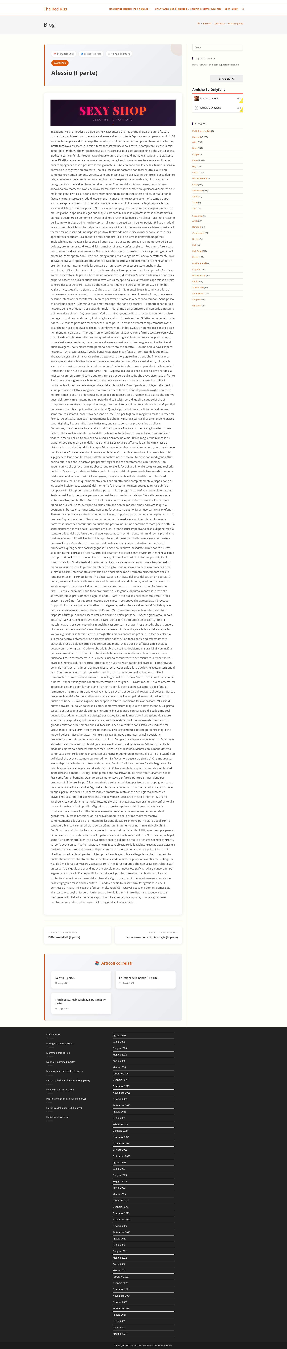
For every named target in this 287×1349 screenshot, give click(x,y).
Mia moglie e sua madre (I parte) (64, 1071)
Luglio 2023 (119, 1168)
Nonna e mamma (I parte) (60, 1061)
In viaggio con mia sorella (60, 1043)
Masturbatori (198, 275)
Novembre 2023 (121, 1143)
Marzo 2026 (119, 1067)
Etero (195, 160)
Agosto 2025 (119, 1111)
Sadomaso (60, 62)
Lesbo (195, 172)
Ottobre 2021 (120, 1302)
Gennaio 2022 (120, 1283)
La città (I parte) (65, 978)
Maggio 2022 (120, 1257)
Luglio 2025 (119, 1117)
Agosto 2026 (119, 1035)
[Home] (198, 23)
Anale (195, 220)
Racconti (196, 137)
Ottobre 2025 (120, 1099)
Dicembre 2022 (121, 1213)
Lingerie (196, 269)
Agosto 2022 (119, 1238)
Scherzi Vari (198, 287)
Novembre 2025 (121, 1092)
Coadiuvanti (198, 233)
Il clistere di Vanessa (57, 1117)
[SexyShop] (113, 112)
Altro (194, 142)
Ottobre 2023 (120, 1149)
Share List (225, 78)
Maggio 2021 (120, 1333)
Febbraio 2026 (121, 1073)
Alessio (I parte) (235, 23)
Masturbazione (199, 178)
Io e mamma (53, 1034)
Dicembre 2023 (121, 1137)
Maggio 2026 (120, 1054)
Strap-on (196, 299)
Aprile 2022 (119, 1264)
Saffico (195, 196)
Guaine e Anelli (199, 263)
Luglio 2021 (119, 1321)
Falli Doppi (197, 251)
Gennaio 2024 (120, 1130)
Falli (194, 245)
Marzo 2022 (119, 1270)
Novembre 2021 (121, 1295)
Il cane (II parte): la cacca (60, 1089)
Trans (195, 202)
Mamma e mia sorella (58, 1052)
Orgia (195, 184)
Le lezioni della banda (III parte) (138, 978)
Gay (194, 166)
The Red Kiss (55, 9)
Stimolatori (197, 293)
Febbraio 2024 (121, 1124)
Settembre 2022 (121, 1232)
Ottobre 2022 (120, 1226)
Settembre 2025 (121, 1105)
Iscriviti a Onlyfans (210, 107)
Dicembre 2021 (121, 1289)
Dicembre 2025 (121, 1086)
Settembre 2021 (121, 1308)
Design (195, 238)
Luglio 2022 (119, 1244)
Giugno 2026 (120, 1048)
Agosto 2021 (119, 1314)
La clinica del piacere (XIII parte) (64, 1108)
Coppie (195, 154)
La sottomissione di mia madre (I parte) (68, 1080)
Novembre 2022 (121, 1219)
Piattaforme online (201, 130)
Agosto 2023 (119, 1162)
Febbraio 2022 (121, 1276)
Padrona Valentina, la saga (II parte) (66, 1098)
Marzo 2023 (119, 1194)
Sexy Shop (197, 215)
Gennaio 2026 (120, 1079)
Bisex (194, 148)
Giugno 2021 (120, 1327)
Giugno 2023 (120, 1175)
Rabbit (195, 281)
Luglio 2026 (119, 1041)
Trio (194, 208)
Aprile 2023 (119, 1187)
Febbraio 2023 (121, 1200)
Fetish (195, 257)
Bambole (196, 226)
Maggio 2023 (120, 1181)
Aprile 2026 (119, 1060)
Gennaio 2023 (120, 1206)
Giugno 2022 (120, 1251)
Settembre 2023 (121, 1156)
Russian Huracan (209, 98)
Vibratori (196, 305)
